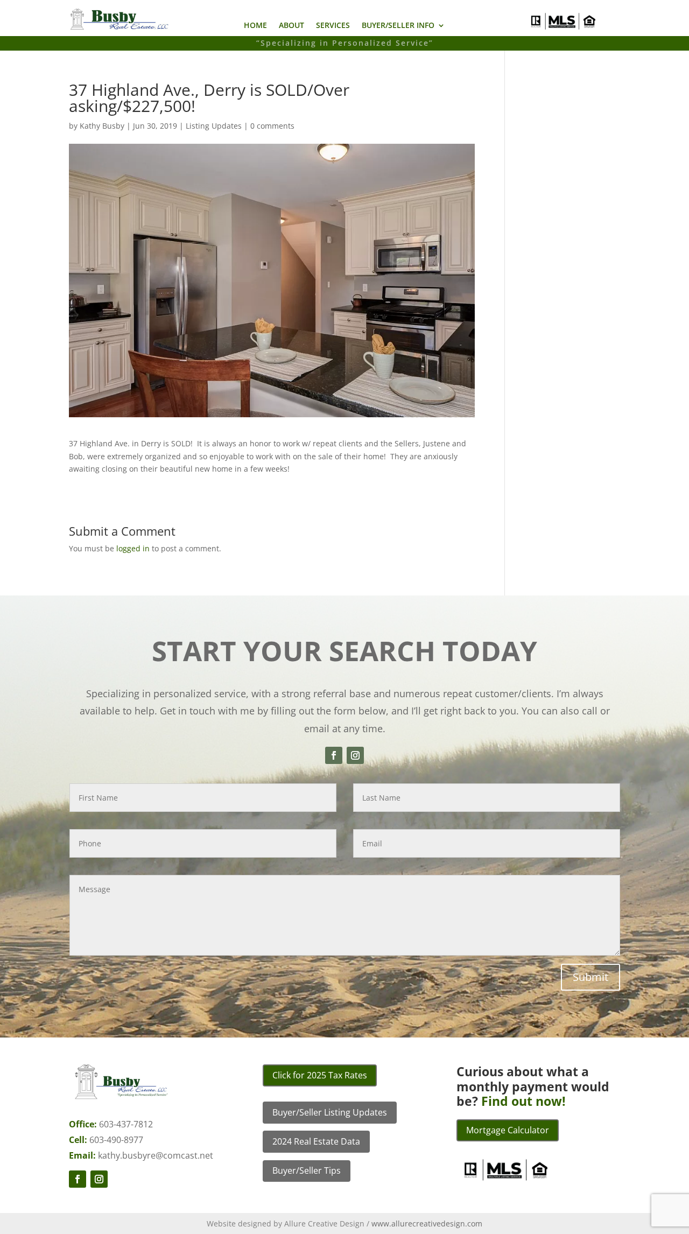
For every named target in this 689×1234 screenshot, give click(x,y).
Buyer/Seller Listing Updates (329, 1112)
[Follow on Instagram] (355, 755)
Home (255, 26)
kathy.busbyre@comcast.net (155, 1155)
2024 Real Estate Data (316, 1141)
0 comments (272, 126)
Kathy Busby (102, 126)
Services (333, 26)
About (291, 26)
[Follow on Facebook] (333, 755)
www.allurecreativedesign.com (426, 1223)
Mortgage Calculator (507, 1130)
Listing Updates (214, 126)
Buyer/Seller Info (398, 26)
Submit (590, 977)
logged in (133, 548)
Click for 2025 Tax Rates (319, 1075)
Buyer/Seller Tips (306, 1170)
